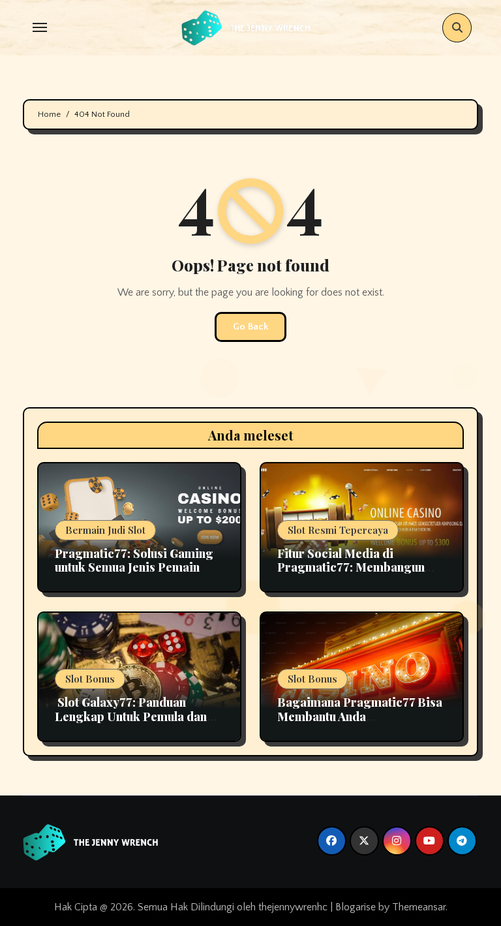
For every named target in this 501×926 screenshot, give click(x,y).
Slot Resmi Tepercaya (338, 529)
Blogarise (355, 907)
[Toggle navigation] (39, 27)
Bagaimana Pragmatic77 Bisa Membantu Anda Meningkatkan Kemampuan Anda (359, 723)
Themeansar (419, 907)
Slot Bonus (90, 678)
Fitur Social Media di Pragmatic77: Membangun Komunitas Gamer (351, 567)
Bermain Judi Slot (105, 529)
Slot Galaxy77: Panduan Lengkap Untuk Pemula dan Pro (131, 716)
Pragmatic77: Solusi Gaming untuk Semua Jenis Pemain (134, 561)
